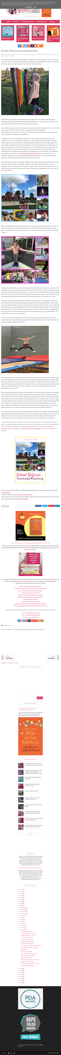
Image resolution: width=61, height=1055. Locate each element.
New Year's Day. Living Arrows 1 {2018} (30, 963)
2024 (21, 893)
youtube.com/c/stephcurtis (33, 617)
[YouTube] (32, 620)
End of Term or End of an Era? (23, 494)
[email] (38, 45)
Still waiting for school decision (28, 955)
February (23, 927)
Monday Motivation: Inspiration (28, 935)
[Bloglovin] (42, 620)
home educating (30, 54)
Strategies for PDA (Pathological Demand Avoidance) (30, 595)
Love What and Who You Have (28, 965)
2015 (21, 972)
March (22, 925)
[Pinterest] (34, 620)
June (22, 919)
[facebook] (19, 45)
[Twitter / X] (24, 620)
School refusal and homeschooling (29, 953)
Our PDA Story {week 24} (27, 931)
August (23, 915)
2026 (21, 889)
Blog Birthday (24, 949)
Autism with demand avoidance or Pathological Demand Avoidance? (30, 603)
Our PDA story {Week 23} (27, 939)
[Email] (39, 620)
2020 (21, 901)
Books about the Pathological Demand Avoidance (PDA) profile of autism (30, 605)
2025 (21, 891)
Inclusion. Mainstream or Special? (28, 933)
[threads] (32, 45)
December (23, 907)
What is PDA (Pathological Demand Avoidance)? (30, 586)
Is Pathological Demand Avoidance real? (30, 601)
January (23, 929)
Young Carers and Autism (27, 937)
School (2, 56)
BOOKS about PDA (27, 21)
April (22, 923)
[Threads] (29, 620)
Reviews (52, 21)
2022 (21, 897)
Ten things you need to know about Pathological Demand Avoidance (30, 588)
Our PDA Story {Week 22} (27, 943)
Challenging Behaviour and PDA (30, 599)
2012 (21, 978)
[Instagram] (26, 620)
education (25, 54)
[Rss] (37, 620)
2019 (21, 903)
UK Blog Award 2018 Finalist (27, 961)
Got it (34, 7)
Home (8, 21)
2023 (21, 895)
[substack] (22, 45)
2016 (21, 970)
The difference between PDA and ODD (30, 592)
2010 (21, 982)
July (22, 917)
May (22, 921)
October (23, 911)
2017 (21, 968)
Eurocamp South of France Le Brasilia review (31, 945)
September (24, 913)
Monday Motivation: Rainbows (28, 941)
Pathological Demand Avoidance (49, 54)
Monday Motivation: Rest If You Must (29, 947)
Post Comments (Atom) (13, 663)
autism (20, 54)
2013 (21, 976)
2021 (21, 899)
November (23, 909)
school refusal (8, 56)
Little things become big (26, 951)
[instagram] (28, 45)
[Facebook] (19, 620)
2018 (21, 905)
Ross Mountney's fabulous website (31, 428)
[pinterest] (14, 1053)
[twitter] (25, 45)
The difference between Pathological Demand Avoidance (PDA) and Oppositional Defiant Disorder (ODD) (33, 772)
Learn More (28, 7)
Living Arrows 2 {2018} (26, 957)
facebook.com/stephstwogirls (33, 613)
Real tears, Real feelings (20, 499)
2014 (21, 974)
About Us (16, 21)
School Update (5, 492)
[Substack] (21, 620)
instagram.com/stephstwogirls (33, 615)
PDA (58, 54)
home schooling (38, 54)
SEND (12, 56)
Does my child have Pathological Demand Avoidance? (30, 590)
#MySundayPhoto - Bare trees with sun (30, 959)
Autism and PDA (41, 21)
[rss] (41, 45)
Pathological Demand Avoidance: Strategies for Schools (30, 597)
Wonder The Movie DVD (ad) (31, 791)
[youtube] (35, 45)
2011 (21, 980)
